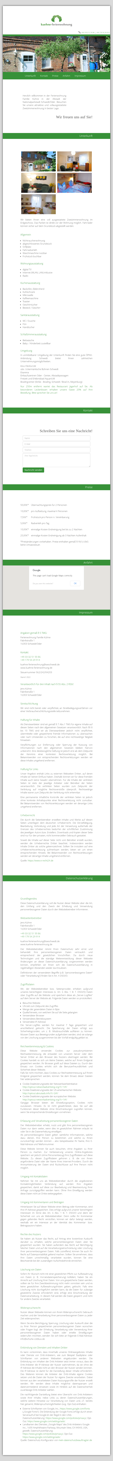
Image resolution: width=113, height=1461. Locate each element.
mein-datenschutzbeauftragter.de (75, 1440)
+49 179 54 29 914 (102, 32)
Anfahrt (66, 75)
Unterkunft (30, 75)
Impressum (80, 75)
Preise (55, 75)
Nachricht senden (33, 470)
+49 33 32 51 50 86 (30, 656)
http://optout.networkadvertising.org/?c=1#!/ (45, 1086)
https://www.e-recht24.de (40, 860)
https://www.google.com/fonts (75, 1408)
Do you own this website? (43, 583)
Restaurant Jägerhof (67, 386)
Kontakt (44, 75)
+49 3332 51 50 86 (87, 32)
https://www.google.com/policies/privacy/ (66, 1418)
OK (75, 583)
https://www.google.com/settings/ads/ (46, 1421)
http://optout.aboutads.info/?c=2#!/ (40, 1093)
